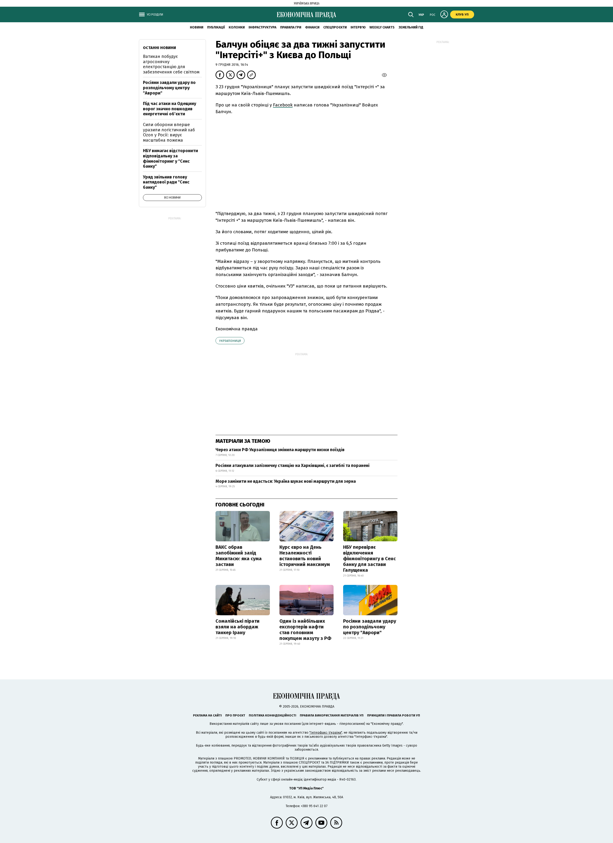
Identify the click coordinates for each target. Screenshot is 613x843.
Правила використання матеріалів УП (331, 715)
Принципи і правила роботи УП (393, 715)
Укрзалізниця (230, 341)
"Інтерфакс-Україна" (325, 733)
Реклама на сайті (207, 715)
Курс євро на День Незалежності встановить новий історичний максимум (304, 555)
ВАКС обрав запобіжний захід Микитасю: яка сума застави (239, 555)
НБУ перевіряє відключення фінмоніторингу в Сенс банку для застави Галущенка (369, 558)
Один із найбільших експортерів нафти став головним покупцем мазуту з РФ (305, 629)
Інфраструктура (262, 27)
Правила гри (290, 27)
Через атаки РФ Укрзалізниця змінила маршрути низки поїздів (280, 449)
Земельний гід (410, 27)
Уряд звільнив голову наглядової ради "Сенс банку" (166, 182)
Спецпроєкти (335, 27)
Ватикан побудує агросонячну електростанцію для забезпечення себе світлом (171, 64)
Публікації (216, 27)
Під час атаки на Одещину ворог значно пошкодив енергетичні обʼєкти (169, 108)
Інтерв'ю (358, 27)
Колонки (237, 27)
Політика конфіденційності (272, 715)
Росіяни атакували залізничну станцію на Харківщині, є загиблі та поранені (292, 465)
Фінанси (312, 27)
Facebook (283, 105)
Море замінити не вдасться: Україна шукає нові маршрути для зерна (286, 481)
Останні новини (159, 47)
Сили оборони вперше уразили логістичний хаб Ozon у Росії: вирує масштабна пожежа (169, 132)
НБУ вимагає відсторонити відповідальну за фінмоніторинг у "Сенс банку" (170, 158)
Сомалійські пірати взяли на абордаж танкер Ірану (238, 626)
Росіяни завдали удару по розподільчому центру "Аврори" (369, 626)
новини (196, 27)
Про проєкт (235, 715)
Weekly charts (382, 27)
